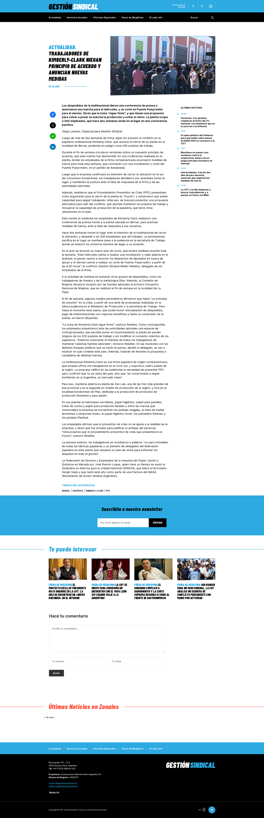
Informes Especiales (104, 17)
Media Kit (54, 792)
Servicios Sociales (77, 17)
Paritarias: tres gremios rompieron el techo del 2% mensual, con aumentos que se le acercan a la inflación (198, 122)
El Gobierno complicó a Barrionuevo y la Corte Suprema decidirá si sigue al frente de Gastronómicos (152, 591)
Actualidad (55, 17)
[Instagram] (211, 6)
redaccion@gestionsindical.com (63, 786)
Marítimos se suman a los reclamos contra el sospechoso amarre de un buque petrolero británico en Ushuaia (196, 158)
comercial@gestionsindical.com (63, 783)
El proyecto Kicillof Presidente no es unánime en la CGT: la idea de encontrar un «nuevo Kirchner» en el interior (67, 591)
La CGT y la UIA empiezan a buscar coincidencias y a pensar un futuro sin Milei (196, 192)
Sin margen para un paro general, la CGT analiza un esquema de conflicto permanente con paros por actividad (196, 591)
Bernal (66, 491)
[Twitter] (202, 6)
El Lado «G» (156, 17)
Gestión (73, 6)
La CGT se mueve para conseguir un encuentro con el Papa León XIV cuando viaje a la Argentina (109, 591)
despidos (78, 491)
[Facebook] (193, 6)
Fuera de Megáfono (133, 17)
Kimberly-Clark (94, 491)
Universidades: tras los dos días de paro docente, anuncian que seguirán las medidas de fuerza (196, 176)
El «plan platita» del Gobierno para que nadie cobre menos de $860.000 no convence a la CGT (198, 139)
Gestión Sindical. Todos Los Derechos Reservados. (86, 810)
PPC (108, 491)
